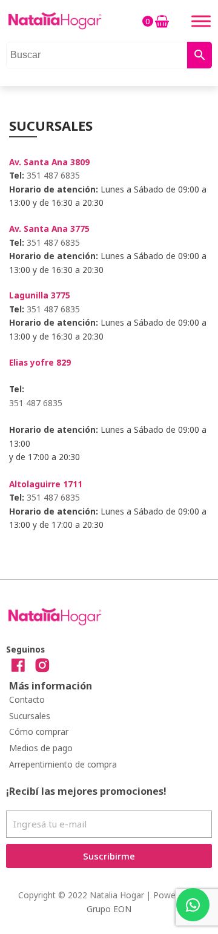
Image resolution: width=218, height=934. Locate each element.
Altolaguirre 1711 (45, 484)
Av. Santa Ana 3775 (49, 228)
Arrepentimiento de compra (63, 764)
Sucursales (29, 716)
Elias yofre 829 (40, 362)
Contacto (27, 699)
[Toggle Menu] (201, 21)
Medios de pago (41, 748)
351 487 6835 (53, 175)
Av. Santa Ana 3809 (49, 162)
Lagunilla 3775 (39, 295)
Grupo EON (109, 909)
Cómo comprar (38, 731)
